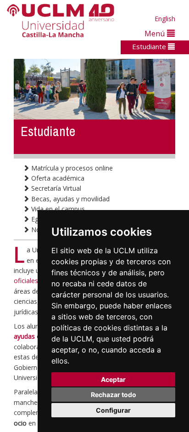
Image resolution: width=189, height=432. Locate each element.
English (165, 18)
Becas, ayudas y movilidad (69, 198)
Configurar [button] (113, 410)
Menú (156, 33)
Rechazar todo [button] (113, 394)
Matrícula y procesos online (71, 168)
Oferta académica (56, 178)
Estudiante (150, 46)
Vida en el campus (57, 209)
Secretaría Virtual (55, 188)
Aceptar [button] (113, 379)
